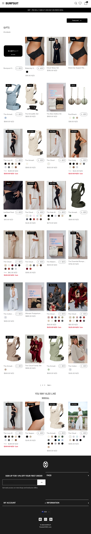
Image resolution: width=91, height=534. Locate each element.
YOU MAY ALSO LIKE (45, 393)
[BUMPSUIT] (12, 3)
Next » (49, 385)
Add (20, 68)
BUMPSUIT (48, 525)
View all (45, 398)
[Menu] (3, 3)
